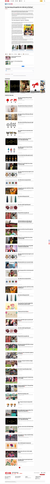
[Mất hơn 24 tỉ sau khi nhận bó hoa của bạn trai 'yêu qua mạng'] (11, 166)
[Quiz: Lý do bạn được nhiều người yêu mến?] (11, 158)
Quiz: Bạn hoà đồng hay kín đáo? (23, 196)
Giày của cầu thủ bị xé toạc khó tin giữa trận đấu (25, 230)
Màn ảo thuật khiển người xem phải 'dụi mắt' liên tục (25, 320)
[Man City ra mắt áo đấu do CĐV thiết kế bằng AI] (11, 429)
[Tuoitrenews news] (21, 473)
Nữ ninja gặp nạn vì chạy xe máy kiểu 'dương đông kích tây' (25, 435)
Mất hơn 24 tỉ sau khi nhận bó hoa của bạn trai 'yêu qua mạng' (25, 164)
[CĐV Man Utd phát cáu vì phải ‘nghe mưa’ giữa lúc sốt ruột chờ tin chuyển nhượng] (11, 224)
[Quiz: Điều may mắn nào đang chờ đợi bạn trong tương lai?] (11, 150)
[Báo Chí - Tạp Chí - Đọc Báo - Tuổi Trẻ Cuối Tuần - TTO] (15, 473)
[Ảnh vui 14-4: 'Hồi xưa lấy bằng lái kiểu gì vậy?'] (8, 63)
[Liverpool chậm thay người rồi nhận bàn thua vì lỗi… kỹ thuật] (11, 380)
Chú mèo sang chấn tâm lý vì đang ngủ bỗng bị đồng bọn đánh (25, 386)
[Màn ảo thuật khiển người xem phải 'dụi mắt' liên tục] (11, 322)
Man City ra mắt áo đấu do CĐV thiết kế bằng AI (25, 427)
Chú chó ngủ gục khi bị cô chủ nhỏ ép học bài (25, 270)
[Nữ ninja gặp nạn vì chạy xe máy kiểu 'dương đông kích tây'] (11, 437)
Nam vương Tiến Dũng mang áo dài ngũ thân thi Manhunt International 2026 (25, 246)
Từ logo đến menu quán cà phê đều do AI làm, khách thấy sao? (26, 189)
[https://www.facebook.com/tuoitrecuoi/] (41, 472)
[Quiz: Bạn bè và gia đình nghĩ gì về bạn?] (11, 372)
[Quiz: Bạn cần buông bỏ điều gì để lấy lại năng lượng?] (35, 86)
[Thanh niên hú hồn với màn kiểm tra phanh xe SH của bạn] (11, 355)
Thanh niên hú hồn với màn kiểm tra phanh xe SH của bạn (25, 353)
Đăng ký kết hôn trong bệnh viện (23, 212)
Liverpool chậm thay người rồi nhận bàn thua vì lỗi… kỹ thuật (25, 378)
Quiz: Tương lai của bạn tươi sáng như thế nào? (25, 402)
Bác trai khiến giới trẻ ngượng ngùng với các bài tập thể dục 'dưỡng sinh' (25, 411)
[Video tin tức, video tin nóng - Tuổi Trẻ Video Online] (18, 473)
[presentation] (5, 86)
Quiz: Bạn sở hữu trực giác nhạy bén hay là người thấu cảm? (25, 460)
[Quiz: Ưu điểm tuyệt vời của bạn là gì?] (11, 446)
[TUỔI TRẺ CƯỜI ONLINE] (8, 473)
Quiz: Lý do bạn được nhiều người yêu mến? (25, 155)
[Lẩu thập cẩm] (25, 4)
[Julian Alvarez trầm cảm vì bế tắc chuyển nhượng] (11, 454)
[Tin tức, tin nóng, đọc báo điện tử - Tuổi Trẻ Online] (13, 473)
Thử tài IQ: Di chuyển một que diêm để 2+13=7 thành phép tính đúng (24, 419)
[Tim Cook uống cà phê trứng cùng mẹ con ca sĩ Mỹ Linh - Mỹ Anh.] (29, 24)
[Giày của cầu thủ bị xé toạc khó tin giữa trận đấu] (11, 232)
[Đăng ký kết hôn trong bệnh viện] (11, 215)
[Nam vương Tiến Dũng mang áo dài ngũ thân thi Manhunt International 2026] (11, 248)
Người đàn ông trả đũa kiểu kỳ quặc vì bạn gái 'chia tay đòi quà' (29, 50)
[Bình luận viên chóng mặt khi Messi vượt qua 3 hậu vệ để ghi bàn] (11, 347)
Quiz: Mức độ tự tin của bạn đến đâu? (24, 179)
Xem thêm (20, 468)
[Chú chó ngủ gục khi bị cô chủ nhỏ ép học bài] (11, 273)
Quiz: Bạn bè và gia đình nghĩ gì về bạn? (25, 369)
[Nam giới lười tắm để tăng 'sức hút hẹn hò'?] (11, 108)
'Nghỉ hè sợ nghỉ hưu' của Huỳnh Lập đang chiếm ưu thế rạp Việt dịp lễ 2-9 (24, 91)
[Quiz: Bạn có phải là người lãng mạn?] (11, 207)
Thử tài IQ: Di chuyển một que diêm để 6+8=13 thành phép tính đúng (14, 91)
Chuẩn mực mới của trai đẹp (23, 311)
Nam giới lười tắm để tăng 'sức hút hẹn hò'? (25, 105)
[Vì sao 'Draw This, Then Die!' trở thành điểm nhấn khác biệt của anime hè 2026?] (11, 306)
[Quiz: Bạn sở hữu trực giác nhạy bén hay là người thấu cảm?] (11, 462)
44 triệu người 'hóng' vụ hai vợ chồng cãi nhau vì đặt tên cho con (15, 50)
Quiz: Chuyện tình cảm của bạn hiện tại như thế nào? (25, 131)
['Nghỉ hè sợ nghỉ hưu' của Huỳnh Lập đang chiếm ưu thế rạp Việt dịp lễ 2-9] (25, 86)
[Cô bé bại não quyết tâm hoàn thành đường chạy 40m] (8, 58)
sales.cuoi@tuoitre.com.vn (8, 478)
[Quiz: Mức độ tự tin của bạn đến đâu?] (11, 182)
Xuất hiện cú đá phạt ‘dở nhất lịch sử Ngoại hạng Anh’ (25, 361)
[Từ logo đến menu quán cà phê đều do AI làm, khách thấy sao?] (11, 191)
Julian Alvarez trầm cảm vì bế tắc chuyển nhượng (25, 452)
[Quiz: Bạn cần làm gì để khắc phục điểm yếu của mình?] (11, 117)
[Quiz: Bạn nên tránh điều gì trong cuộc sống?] (11, 125)
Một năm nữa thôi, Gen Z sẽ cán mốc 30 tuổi (25, 262)
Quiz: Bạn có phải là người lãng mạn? (24, 204)
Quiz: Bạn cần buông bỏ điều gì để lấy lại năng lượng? (35, 91)
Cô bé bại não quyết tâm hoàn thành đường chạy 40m (16, 57)
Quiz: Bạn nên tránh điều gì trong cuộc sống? (25, 122)
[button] (24, 1)
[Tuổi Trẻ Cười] (44, 472)
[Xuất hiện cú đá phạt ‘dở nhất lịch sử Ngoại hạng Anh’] (11, 363)
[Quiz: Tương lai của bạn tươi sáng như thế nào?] (11, 404)
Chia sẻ (23, 66)
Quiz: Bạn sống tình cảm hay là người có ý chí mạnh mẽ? (25, 172)
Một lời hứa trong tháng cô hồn (23, 393)
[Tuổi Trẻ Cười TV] (49, 244)
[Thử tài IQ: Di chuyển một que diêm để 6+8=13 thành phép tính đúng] (15, 86)
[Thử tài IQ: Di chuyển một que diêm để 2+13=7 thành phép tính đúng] (11, 421)
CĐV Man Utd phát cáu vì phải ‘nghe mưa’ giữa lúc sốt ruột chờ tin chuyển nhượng (25, 222)
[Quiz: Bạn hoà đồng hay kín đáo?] (11, 199)
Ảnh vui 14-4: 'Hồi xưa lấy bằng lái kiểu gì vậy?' (16, 61)
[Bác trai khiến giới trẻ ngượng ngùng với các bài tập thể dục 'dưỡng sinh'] (11, 413)
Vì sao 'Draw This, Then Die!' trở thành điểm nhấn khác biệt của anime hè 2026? (25, 304)
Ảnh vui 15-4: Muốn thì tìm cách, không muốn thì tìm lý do (22, 50)
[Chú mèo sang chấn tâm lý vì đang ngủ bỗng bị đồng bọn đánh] (11, 388)
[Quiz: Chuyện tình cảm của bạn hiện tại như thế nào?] (11, 133)
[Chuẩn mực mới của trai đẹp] (11, 314)
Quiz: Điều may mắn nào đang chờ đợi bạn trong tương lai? (25, 148)
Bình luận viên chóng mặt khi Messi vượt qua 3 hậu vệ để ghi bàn (25, 345)
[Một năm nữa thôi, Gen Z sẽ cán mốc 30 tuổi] (11, 265)
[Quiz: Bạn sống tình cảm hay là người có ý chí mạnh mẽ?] (11, 174)
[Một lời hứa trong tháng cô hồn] (11, 396)
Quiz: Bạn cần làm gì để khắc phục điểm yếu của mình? (25, 115)
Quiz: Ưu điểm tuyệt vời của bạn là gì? (24, 443)
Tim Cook (15, 13)
